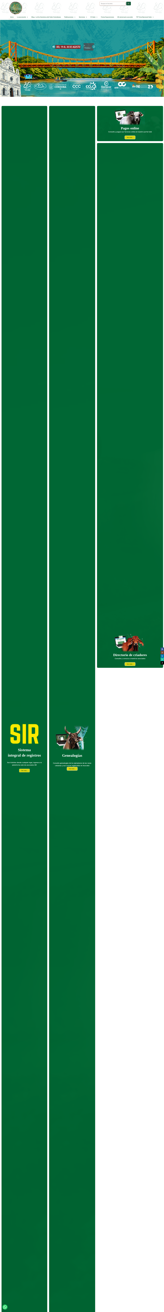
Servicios (82, 17)
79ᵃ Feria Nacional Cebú (144, 17)
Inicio (12, 17)
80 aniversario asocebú (125, 17)
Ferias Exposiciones (107, 17)
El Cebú (93, 17)
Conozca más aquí (84, 74)
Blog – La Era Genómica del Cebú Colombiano (46, 17)
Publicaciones (68, 17)
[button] (5, 1307)
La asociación (21, 17)
